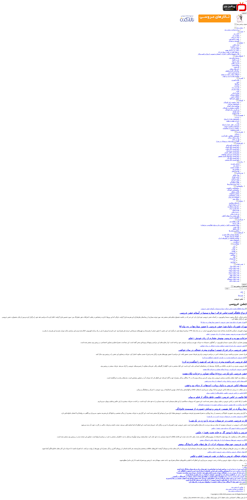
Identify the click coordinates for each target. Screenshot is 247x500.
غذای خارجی (235, 89)
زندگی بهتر (236, 199)
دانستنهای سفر (234, 240)
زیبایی (241, 162)
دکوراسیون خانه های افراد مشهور (228, 156)
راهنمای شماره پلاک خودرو (230, 234)
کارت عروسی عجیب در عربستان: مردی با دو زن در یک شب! (218, 420)
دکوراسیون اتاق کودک (232, 147)
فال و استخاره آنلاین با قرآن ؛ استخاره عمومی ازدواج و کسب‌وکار (218, 54)
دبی (234, 246)
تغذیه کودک (235, 113)
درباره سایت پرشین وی (231, 30)
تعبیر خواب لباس (234, 271)
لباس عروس (235, 180)
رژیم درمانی (235, 212)
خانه (241, 292)
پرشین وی (240, 28)
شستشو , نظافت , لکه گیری (230, 136)
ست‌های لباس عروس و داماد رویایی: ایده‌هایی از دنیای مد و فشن (216, 385)
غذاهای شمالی (234, 95)
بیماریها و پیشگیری (233, 206)
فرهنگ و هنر (239, 56)
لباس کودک (235, 177)
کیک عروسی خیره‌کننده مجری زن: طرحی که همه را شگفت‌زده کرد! (214, 362)
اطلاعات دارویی (234, 217)
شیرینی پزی (235, 87)
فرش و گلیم (235, 63)
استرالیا (233, 262)
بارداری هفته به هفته (232, 121)
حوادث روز (235, 35)
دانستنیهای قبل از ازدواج (231, 119)
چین (234, 260)
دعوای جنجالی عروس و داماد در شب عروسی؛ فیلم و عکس (218, 456)
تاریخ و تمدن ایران (233, 72)
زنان (237, 123)
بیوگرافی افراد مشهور (232, 71)
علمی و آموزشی (234, 39)
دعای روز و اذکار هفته (232, 50)
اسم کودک (236, 111)
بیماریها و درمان (234, 208)
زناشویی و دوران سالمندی (231, 128)
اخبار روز (236, 33)
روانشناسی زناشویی (232, 188)
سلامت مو (236, 169)
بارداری (237, 117)
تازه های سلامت (234, 203)
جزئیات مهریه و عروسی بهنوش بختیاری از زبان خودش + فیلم (217, 338)
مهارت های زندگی (233, 137)
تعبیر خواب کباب (234, 268)
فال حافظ (236, 229)
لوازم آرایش (235, 171)
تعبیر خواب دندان (234, 273)
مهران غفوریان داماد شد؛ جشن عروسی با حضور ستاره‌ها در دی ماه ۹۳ (213, 326)
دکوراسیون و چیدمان (232, 151)
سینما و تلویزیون (234, 58)
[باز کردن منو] (246, 1)
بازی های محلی (234, 69)
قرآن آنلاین (235, 45)
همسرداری (239, 115)
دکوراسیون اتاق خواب (232, 149)
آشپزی (241, 78)
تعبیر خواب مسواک (233, 279)
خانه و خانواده (235, 130)
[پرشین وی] (234, 11)
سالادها (237, 84)
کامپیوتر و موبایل (234, 41)
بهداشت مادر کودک (233, 106)
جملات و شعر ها (234, 230)
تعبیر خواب (239, 264)
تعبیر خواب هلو (234, 275)
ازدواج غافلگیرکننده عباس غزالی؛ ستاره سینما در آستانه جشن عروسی (213, 313)
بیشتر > (244, 467)
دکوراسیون (239, 143)
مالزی (233, 249)
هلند (234, 257)
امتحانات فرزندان (233, 197)
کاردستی (236, 67)
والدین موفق (235, 192)
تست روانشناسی (233, 195)
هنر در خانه (235, 139)
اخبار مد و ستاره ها (233, 184)
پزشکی (241, 201)
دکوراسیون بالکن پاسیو (232, 152)
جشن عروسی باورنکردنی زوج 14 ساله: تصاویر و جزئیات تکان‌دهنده (215, 373)
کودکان (241, 100)
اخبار (241, 31)
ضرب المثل (235, 60)
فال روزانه (236, 223)
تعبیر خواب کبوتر (234, 270)
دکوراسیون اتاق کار (233, 158)
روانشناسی (239, 186)
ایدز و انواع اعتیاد (234, 205)
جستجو (244, 13)
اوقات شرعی (235, 48)
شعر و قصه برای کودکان (231, 102)
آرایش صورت (235, 164)
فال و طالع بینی (234, 221)
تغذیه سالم (235, 210)
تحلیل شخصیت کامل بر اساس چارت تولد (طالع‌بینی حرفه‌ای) (220, 225)
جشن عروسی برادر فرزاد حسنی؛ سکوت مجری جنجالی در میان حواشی (212, 350)
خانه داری (240, 132)
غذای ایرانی (235, 93)
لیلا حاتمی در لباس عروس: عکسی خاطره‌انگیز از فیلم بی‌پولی (217, 397)
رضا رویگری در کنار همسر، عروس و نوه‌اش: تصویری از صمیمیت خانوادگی (211, 409)
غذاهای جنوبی (235, 96)
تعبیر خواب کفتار (234, 277)
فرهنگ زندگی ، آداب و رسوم (230, 74)
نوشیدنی (236, 85)
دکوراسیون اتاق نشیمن (232, 160)
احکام (241, 43)
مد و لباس (240, 173)
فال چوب (236, 227)
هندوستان (232, 258)
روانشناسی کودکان (233, 190)
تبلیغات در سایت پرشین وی (234, 489)
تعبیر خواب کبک (234, 281)
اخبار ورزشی (235, 37)
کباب (237, 91)
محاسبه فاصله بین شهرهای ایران (228, 238)
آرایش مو (236, 165)
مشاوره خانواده (234, 193)
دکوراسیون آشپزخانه (232, 145)
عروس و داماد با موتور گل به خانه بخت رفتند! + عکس (221, 432)
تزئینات (237, 134)
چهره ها (240, 295)
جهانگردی (236, 244)
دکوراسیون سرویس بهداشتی (230, 154)
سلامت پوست (234, 167)
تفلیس (233, 251)
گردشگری (240, 232)
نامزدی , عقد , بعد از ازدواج (230, 124)
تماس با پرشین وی (237, 487)
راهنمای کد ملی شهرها (232, 236)
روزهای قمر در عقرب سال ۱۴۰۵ (228, 52)
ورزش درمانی (234, 214)
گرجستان (232, 253)
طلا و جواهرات (234, 182)
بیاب (227, 288)
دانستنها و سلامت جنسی (231, 126)
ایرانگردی (236, 242)
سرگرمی (240, 219)
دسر (237, 82)
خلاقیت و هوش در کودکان (231, 108)
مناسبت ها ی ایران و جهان (230, 76)
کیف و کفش (235, 178)
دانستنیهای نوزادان (233, 104)
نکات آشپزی (235, 80)
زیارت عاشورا (234, 46)
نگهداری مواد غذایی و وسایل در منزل (227, 141)
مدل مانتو (236, 175)
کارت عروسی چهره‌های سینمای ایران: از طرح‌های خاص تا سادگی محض (212, 444)
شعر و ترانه (235, 61)
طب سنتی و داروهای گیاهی (230, 216)
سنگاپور (232, 255)
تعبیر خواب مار (234, 266)
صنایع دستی (235, 65)
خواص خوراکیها (234, 98)
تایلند (233, 247)
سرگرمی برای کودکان (232, 110)
